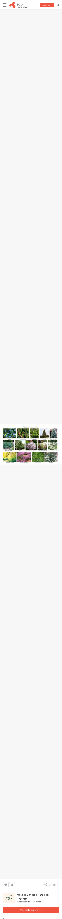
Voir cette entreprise (31, 910)
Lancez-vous (47, 5)
